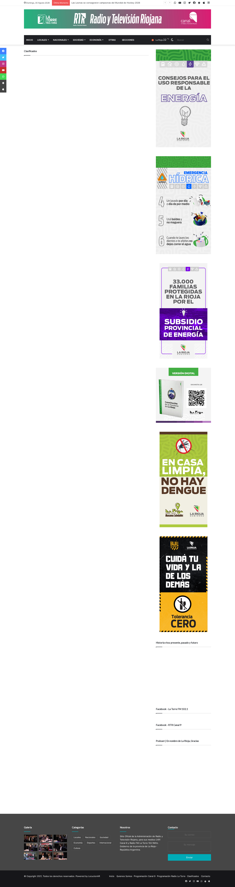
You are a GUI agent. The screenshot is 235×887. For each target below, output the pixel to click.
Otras (112, 40)
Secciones (128, 40)
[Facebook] (3, 51)
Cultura (77, 848)
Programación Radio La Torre (171, 876)
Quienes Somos (124, 876)
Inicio (29, 40)
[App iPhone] (3, 89)
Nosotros (125, 827)
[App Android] (3, 83)
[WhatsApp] (3, 76)
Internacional (105, 843)
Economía (95, 40)
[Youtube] (3, 70)
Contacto (173, 827)
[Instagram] (3, 64)
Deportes (91, 843)
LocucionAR (94, 876)
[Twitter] (3, 57)
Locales (42, 40)
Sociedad (78, 40)
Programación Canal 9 (144, 876)
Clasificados (193, 876)
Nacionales (60, 40)
